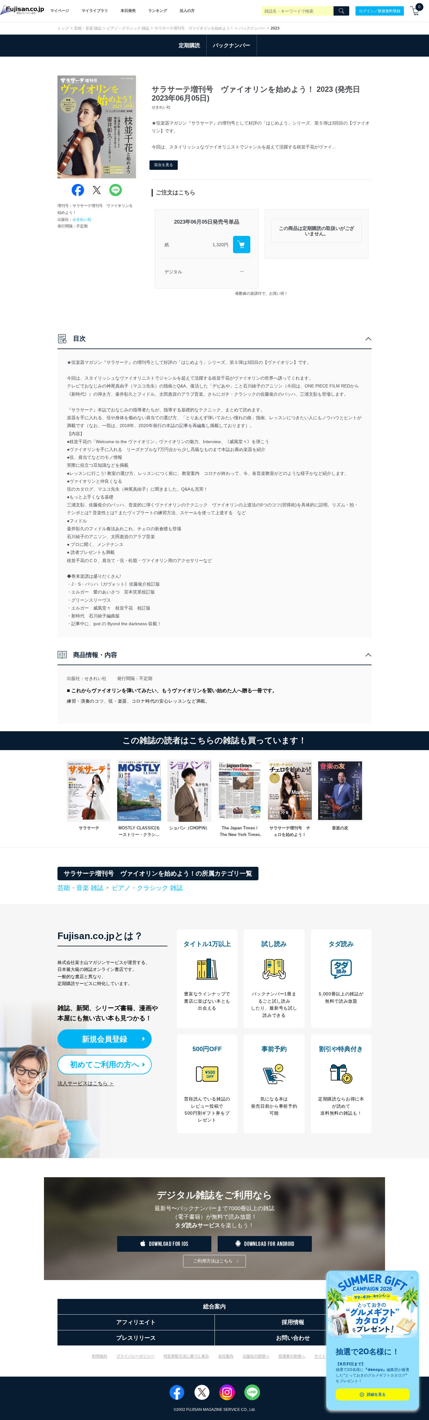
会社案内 (225, 1356)
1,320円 (220, 244)
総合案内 (214, 1306)
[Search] (341, 11)
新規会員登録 (104, 1039)
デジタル (173, 271)
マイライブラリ (95, 10)
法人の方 (187, 10)
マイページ (59, 10)
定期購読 (189, 45)
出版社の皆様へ (256, 1356)
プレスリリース (136, 1338)
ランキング (157, 10)
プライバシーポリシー (135, 1356)
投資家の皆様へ (292, 1356)
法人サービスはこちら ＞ (85, 1083)
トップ (63, 28)
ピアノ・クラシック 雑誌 (128, 28)
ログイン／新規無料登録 (379, 11)
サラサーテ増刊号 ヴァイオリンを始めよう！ (194, 28)
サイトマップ (325, 1356)
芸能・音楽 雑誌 (87, 28)
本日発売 (128, 10)
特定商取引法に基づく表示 (186, 1356)
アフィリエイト (136, 1322)
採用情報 (293, 1322)
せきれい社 (82, 219)
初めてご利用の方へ (104, 1064)
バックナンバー (252, 28)
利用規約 (99, 1356)
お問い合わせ (293, 1338)
